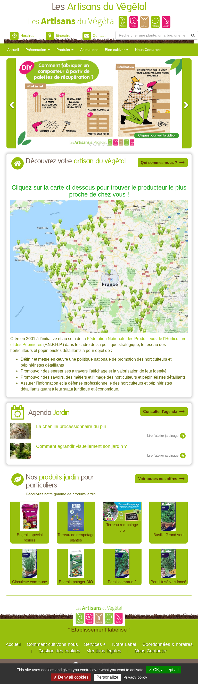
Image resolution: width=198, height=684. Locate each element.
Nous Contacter (148, 50)
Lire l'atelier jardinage (163, 436)
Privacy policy (135, 677)
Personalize (107, 677)
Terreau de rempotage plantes (75, 537)
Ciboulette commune (29, 582)
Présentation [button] (36, 50)
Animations (89, 50)
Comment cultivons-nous (52, 644)
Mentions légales (103, 650)
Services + (95, 644)
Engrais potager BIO (76, 582)
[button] (11, 103)
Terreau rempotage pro (122, 527)
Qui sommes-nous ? (159, 162)
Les (99, 7)
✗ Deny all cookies (71, 677)
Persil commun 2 (122, 582)
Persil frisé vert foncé (168, 582)
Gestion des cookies (59, 650)
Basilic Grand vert (168, 534)
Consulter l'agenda (160, 411)
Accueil (13, 50)
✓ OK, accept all (164, 670)
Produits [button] (63, 50)
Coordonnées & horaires (167, 644)
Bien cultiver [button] (115, 50)
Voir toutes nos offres (158, 478)
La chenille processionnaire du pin (71, 426)
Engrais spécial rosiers (30, 537)
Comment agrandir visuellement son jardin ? (81, 446)
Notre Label (124, 644)
